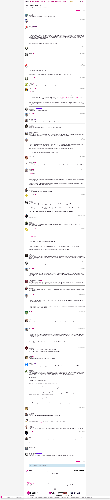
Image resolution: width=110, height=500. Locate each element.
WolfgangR (31, 426)
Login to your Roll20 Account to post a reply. (39, 465)
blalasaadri (31, 88)
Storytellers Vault (68, 485)
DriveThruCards (29, 486)
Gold (30, 26)
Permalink (30, 15)
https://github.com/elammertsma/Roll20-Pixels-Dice (58, 441)
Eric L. (30, 437)
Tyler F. (30, 83)
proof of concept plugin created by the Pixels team (41, 95)
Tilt (30, 312)
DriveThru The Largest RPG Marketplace (31, 483)
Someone (31, 419)
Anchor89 (31, 119)
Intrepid (30, 287)
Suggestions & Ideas (38, 7)
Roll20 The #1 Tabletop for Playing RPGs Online (33, 476)
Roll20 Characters (29, 479)
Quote (33, 15)
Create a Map (68, 478)
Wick (30, 254)
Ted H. (30, 356)
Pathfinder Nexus (49, 478)
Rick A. (30, 53)
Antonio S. (31, 20)
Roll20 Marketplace (30, 480)
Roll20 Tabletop (29, 478)
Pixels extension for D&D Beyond (64, 97)
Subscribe (71, 1)
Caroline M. (31, 189)
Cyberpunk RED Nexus (50, 483)
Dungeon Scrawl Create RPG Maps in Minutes (70, 476)
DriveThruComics (29, 484)
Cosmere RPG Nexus (50, 482)
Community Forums (32, 7)
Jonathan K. (32, 194)
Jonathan (31, 47)
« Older (78, 10)
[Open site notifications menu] (80, 1)
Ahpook (31, 215)
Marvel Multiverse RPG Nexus (51, 481)
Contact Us (51, 470)
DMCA (48, 470)
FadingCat (31, 162)
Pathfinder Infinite (68, 482)
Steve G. (31, 347)
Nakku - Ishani (32, 157)
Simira (31, 30)
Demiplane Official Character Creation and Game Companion (54, 476)
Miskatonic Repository (69, 484)
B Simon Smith (32, 108)
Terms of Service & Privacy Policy (43, 470)
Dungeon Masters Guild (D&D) (70, 481)
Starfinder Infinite (68, 483)
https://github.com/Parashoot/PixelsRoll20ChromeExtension (38, 422)
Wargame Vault (29, 487)
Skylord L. (31, 363)
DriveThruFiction (29, 485)
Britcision (31, 370)
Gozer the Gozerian (33, 132)
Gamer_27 (31, 14)
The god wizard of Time (34, 280)
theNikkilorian (32, 447)
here (92, 497)
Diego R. (31, 125)
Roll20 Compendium (30, 481)
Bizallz (30, 222)
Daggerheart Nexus (49, 479)
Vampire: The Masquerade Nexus (52, 480)
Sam (30, 432)
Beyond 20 (76, 97)
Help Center (54, 470)
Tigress (30, 407)
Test (30, 319)
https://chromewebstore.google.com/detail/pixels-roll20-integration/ (67, 276)
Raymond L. (31, 201)
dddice (35, 100)
